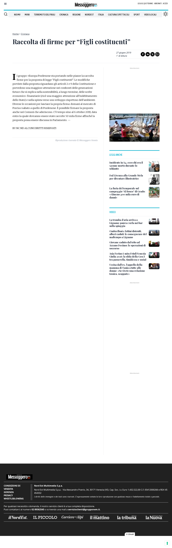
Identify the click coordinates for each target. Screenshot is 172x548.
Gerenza (9, 492)
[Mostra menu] (5, 3)
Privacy (8, 495)
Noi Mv (17, 14)
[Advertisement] (86, 23)
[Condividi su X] (152, 54)
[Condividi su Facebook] (143, 54)
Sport (137, 14)
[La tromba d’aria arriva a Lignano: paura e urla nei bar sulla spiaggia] (154, 221)
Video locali (150, 14)
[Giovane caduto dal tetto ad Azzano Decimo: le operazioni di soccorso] (154, 244)
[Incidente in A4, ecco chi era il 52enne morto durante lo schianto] (154, 166)
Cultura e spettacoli (118, 14)
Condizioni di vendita (12, 487)
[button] (134, 127)
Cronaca (63, 14)
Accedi (165, 3)
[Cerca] (6, 14)
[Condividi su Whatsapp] (157, 54)
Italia (101, 14)
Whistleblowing (14, 498)
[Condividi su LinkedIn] (148, 54)
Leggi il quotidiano (145, 3)
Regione (77, 14)
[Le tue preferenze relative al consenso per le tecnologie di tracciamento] (167, 543)
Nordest (89, 14)
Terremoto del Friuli (44, 14)
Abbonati (158, 3)
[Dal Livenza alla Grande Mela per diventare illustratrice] (154, 179)
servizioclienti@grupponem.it (84, 509)
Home (15, 33)
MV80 (27, 14)
